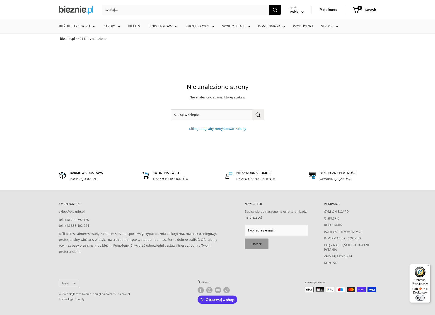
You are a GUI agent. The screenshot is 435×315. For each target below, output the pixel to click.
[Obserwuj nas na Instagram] (209, 290)
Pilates (134, 26)
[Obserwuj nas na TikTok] (226, 290)
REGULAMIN (333, 225)
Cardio (109, 26)
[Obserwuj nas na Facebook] (201, 290)
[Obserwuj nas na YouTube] (218, 290)
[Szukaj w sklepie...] (258, 114)
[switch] (420, 298)
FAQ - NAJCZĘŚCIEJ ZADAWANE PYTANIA (347, 247)
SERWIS (327, 26)
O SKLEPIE (331, 218)
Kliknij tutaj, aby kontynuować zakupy (217, 128)
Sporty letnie (233, 26)
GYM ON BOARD (336, 211)
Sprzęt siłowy (197, 26)
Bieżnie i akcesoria (75, 26)
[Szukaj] (275, 10)
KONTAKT (331, 263)
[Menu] (427, 267)
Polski (65, 283)
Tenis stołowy (160, 26)
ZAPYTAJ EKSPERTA (338, 256)
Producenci (303, 26)
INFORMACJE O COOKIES (342, 238)
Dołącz (256, 244)
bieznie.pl (67, 38)
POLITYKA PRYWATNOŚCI (343, 231)
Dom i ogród (269, 26)
